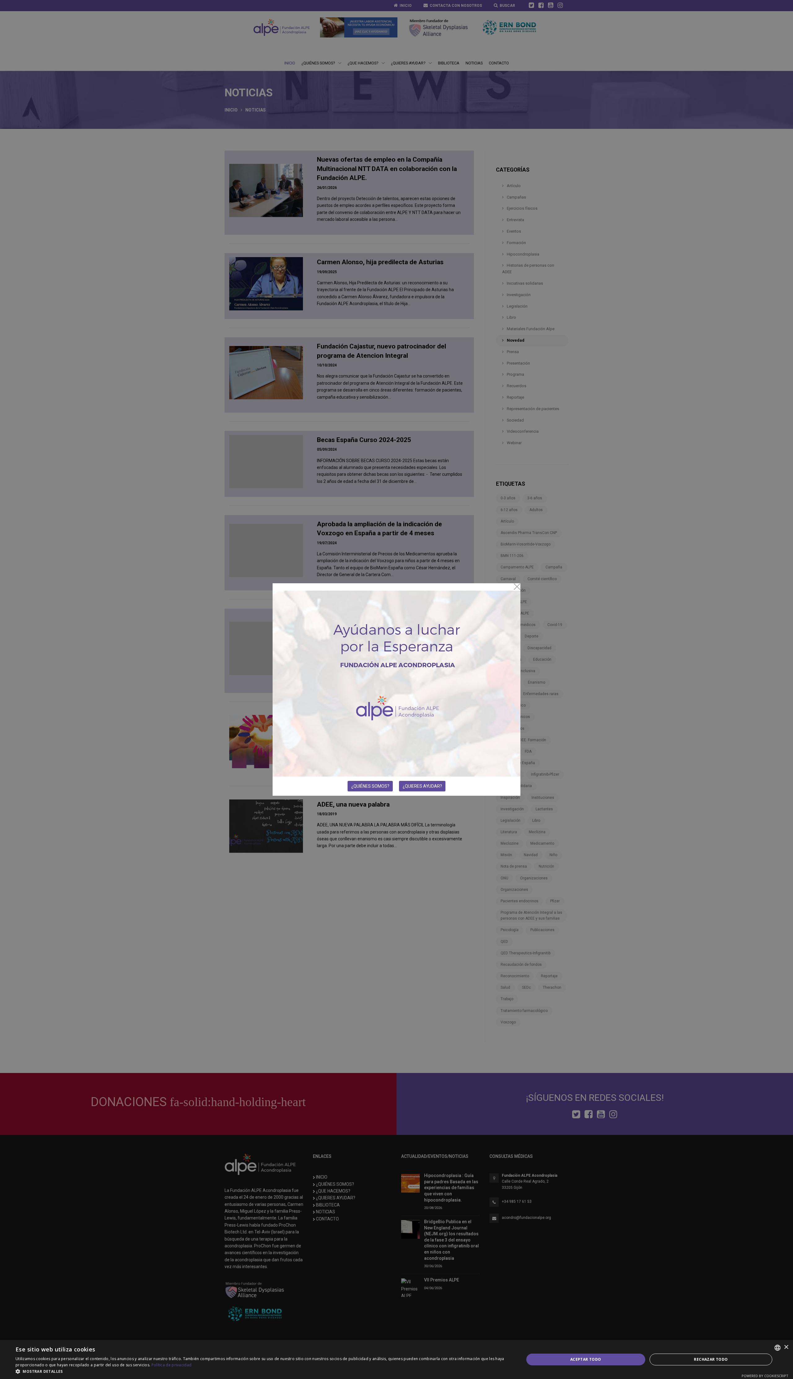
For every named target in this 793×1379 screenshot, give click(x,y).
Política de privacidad (171, 1365)
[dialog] (396, 1359)
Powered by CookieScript (765, 1375)
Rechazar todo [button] (711, 1359)
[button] (262, 1371)
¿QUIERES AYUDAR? (422, 786)
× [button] (786, 1347)
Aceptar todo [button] (585, 1359)
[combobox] (777, 1348)
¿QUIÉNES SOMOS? (370, 786)
